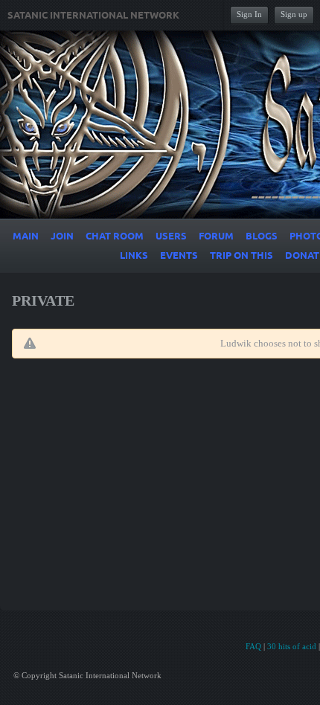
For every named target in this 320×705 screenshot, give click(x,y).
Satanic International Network (93, 15)
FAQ (253, 646)
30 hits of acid (291, 646)
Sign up (294, 14)
